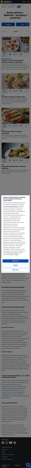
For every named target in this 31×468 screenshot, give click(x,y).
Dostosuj (15, 270)
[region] (15, 234)
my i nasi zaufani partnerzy (10, 206)
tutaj (17, 254)
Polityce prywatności (12, 252)
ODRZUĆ (15, 265)
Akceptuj (15, 261)
